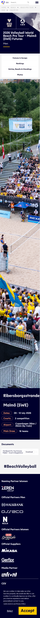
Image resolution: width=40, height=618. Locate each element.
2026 (3, 10)
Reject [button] (10, 610)
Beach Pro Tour (27, 7)
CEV (7, 2)
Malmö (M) (14, 10)
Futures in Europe (20, 58)
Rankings (20, 63)
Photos (20, 75)
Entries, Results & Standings (20, 69)
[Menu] (36, 2)
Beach (13, 7)
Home (4, 7)
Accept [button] (27, 610)
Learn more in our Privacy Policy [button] (15, 604)
